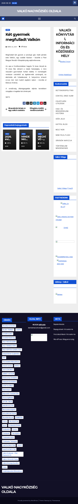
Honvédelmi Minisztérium (11, 361)
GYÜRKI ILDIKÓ (8, 334)
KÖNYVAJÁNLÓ (8, 385)
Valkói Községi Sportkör (11, 463)
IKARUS (17, 365)
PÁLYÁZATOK (13, 421)
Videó (5, 467)
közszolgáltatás (8, 397)
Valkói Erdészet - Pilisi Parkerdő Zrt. (10, 454)
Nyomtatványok (8, 417)
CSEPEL (18, 330)
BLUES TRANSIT (8, 330)
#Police (24, 47)
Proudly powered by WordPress (28, 500)
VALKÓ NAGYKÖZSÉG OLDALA (39, 11)
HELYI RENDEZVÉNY (9, 346)
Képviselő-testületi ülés (11, 393)
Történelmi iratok (8, 437)
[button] (75, 19)
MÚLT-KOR (60, 130)
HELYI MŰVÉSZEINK (9, 342)
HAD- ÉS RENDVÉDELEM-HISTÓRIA (62, 111)
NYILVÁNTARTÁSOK (9, 413)
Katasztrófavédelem (9, 381)
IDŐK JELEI (60, 119)
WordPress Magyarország (64, 339)
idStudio (42, 325)
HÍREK (7, 30)
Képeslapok (7, 389)
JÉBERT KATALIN (8, 373)
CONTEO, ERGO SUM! (64, 96)
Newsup (47, 500)
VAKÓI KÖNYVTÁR (9, 445)
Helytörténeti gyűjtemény (11, 354)
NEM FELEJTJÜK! (63, 135)
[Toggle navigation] (39, 18)
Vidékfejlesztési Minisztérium (12, 471)
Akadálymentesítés (9, 326)
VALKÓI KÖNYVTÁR (9, 449)
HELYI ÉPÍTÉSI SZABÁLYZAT (12, 350)
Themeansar (56, 500)
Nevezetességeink (9, 409)
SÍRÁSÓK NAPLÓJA (64, 140)
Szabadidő (6, 429)
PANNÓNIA (19, 417)
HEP (4, 357)
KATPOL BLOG (61, 124)
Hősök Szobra (7, 365)
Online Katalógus (65, 75)
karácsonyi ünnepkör (10, 377)
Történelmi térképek (10, 441)
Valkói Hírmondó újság (10, 459)
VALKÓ (19, 445)
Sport (4, 425)
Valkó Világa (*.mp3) (65, 188)
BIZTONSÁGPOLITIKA (64, 90)
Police (5, 421)
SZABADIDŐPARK (14, 425)
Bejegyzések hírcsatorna (63, 329)
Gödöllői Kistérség (9, 338)
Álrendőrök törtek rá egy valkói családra (16, 109)
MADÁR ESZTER (8, 405)
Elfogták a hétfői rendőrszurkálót (37, 109)
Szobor (14, 429)
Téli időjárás (16, 433)
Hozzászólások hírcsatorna (64, 334)
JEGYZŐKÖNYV (8, 369)
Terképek (6, 433)
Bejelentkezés (59, 324)
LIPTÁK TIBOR (7, 401)
